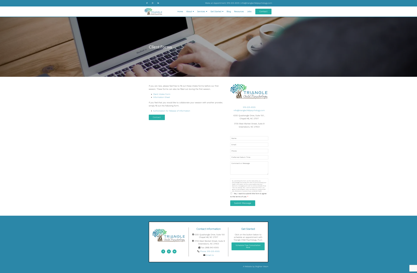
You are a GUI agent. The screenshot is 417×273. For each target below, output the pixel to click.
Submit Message (242, 203)
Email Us (210, 255)
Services (201, 11)
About (189, 11)
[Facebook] (147, 3)
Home (180, 11)
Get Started (215, 11)
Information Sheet (161, 97)
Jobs (249, 11)
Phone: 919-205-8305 (210, 251)
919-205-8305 (233, 3)
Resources (239, 11)
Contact (263, 11)
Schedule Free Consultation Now (248, 246)
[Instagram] (153, 3)
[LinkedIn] (158, 3)
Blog (229, 11)
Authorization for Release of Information (171, 111)
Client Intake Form (161, 94)
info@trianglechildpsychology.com (256, 3)
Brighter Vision (261, 266)
